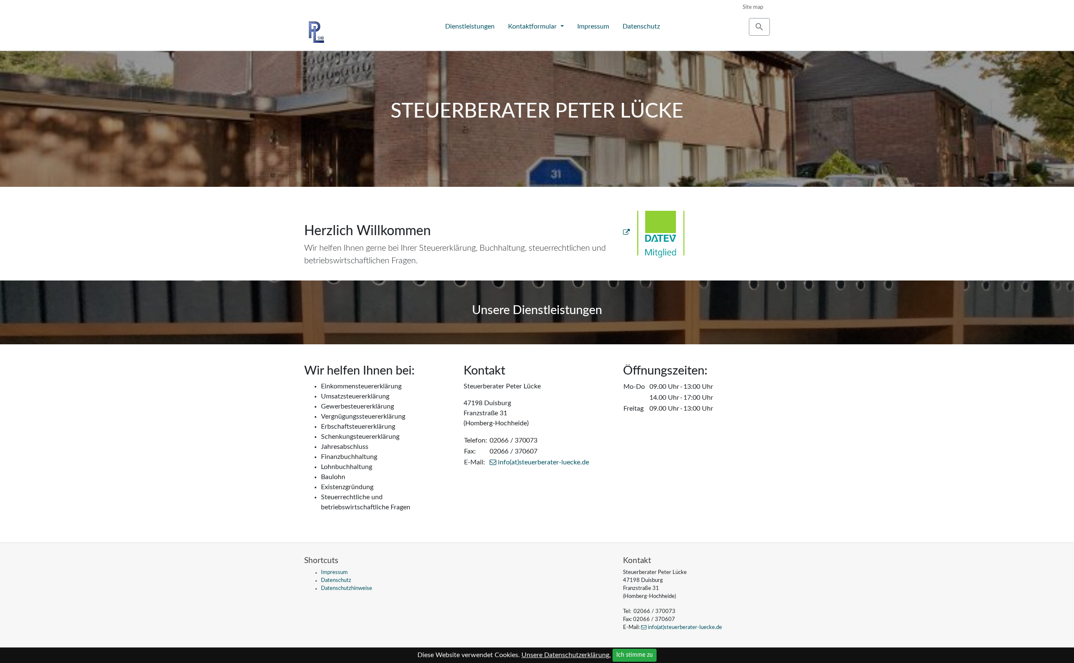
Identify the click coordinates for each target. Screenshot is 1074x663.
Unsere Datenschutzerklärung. (566, 655)
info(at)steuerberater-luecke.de (543, 462)
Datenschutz (641, 26)
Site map (753, 7)
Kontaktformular (533, 26)
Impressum (593, 26)
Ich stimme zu (634, 655)
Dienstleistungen (470, 26)
